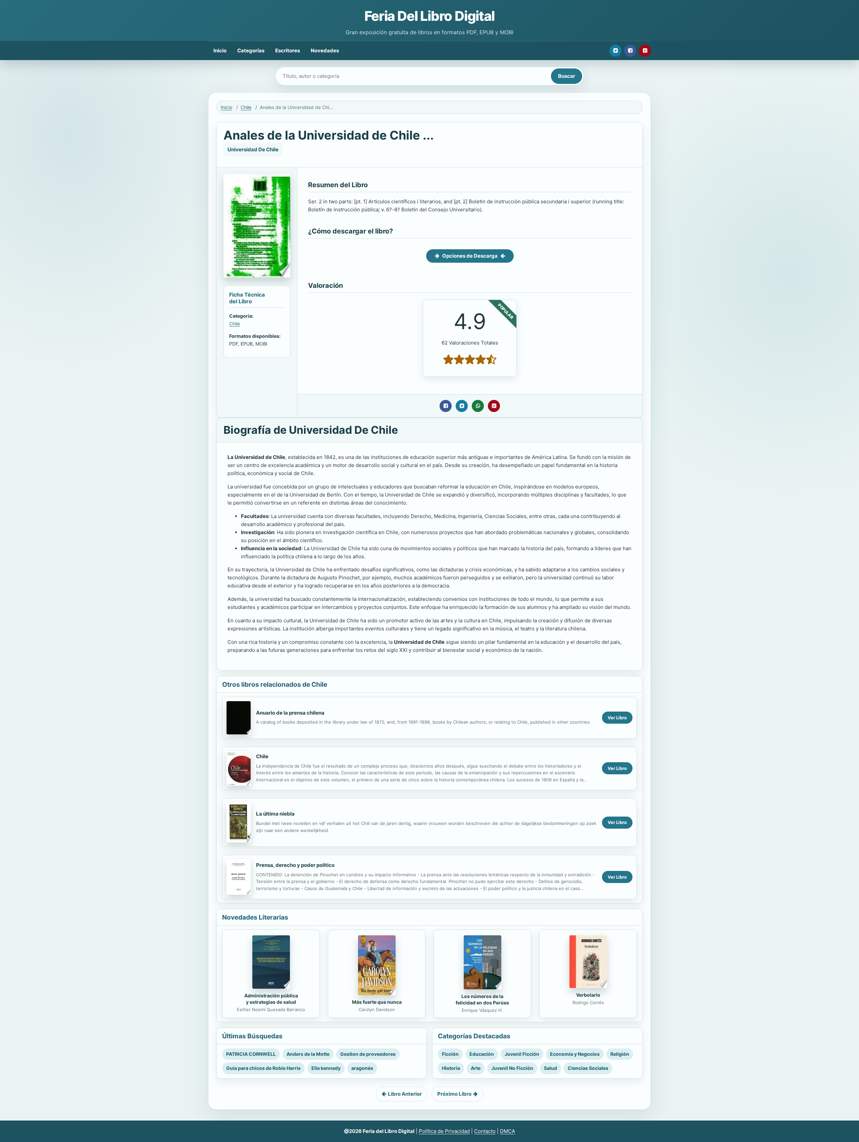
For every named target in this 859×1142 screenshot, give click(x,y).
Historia (451, 1068)
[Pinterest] (645, 51)
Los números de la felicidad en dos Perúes (482, 999)
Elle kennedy (326, 1068)
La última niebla (275, 814)
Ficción (450, 1054)
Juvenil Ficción (522, 1054)
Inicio (219, 50)
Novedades (325, 50)
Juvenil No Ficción (512, 1068)
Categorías (250, 50)
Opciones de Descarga (470, 256)
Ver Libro (617, 717)
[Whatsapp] (478, 406)
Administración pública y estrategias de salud (271, 999)
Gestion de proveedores (368, 1054)
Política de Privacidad (444, 1131)
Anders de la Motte (308, 1054)
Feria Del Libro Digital (429, 16)
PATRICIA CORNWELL (251, 1054)
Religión (619, 1054)
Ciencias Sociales (588, 1068)
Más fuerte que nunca (377, 1002)
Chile (246, 107)
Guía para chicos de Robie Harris (263, 1068)
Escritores (287, 50)
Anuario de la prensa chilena (290, 713)
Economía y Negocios (575, 1054)
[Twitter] (615, 51)
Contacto (485, 1131)
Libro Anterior (405, 1094)
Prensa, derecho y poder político (295, 865)
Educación (481, 1054)
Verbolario (588, 995)
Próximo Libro (454, 1094)
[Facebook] (630, 51)
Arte (476, 1068)
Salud (550, 1068)
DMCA (507, 1131)
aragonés (362, 1068)
